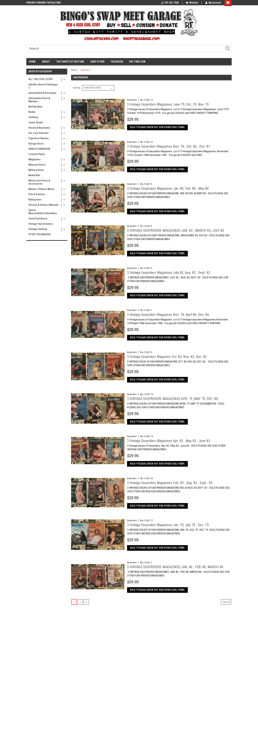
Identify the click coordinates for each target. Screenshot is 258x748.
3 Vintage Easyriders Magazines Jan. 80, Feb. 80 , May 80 (168, 188)
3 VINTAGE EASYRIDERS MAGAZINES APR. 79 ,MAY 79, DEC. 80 (172, 399)
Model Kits (34, 175)
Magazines (34, 159)
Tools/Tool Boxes (37, 218)
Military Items (36, 170)
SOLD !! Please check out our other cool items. (157, 127)
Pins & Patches (36, 194)
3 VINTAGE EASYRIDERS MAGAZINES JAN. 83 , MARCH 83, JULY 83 (175, 230)
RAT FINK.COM (137, 61)
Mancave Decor (37, 164)
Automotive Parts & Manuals (39, 100)
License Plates (36, 154)
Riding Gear (34, 199)
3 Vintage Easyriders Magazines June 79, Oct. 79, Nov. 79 (168, 104)
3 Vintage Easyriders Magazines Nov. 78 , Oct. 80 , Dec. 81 (168, 146)
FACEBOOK (117, 61)
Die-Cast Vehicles (38, 133)
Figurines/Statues (38, 138)
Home (74, 70)
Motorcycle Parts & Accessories (39, 182)
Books (31, 111)
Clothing (33, 117)
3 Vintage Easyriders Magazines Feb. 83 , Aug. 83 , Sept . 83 (170, 483)
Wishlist (193, 2)
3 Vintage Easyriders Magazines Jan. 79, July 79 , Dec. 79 (168, 525)
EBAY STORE (97, 61)
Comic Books (35, 122)
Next (225, 602)
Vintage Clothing (37, 229)
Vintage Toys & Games (40, 223)
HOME (32, 61)
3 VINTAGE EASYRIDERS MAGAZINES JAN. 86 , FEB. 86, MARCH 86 (175, 567)
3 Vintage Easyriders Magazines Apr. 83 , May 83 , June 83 (168, 441)
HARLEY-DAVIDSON (39, 148)
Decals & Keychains (39, 127)
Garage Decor (36, 143)
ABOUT (46, 61)
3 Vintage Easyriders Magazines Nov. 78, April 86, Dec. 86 (168, 315)
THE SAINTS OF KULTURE (70, 61)
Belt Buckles (35, 106)
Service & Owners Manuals (43, 204)
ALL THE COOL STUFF (40, 79)
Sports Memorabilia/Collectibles (42, 212)
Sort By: (77, 87)
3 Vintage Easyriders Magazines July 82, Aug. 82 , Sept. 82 (168, 272)
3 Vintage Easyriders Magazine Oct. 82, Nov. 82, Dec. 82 (167, 357)
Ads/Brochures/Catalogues (43, 86)
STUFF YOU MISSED (39, 234)
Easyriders (85, 70)
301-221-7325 (172, 2)
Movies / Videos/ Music (41, 189)
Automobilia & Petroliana (42, 92)
